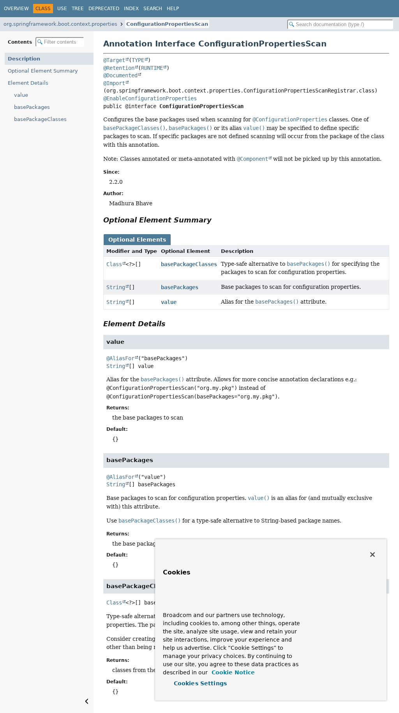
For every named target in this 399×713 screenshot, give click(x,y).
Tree (78, 8)
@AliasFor (120, 358)
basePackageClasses (40, 119)
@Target (114, 60)
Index (131, 8)
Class (114, 264)
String (115, 287)
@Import (114, 83)
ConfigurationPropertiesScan (167, 24)
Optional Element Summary (43, 71)
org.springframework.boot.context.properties (60, 24)
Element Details (28, 83)
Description (24, 59)
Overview (16, 8)
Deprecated (103, 8)
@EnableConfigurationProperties (150, 98)
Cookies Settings (200, 683)
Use (62, 8)
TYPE (138, 60)
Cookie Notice (232, 672)
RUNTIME (152, 68)
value (21, 95)
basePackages (32, 107)
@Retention (118, 68)
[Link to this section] (217, 220)
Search (152, 8)
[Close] (372, 554)
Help (173, 8)
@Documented (120, 75)
